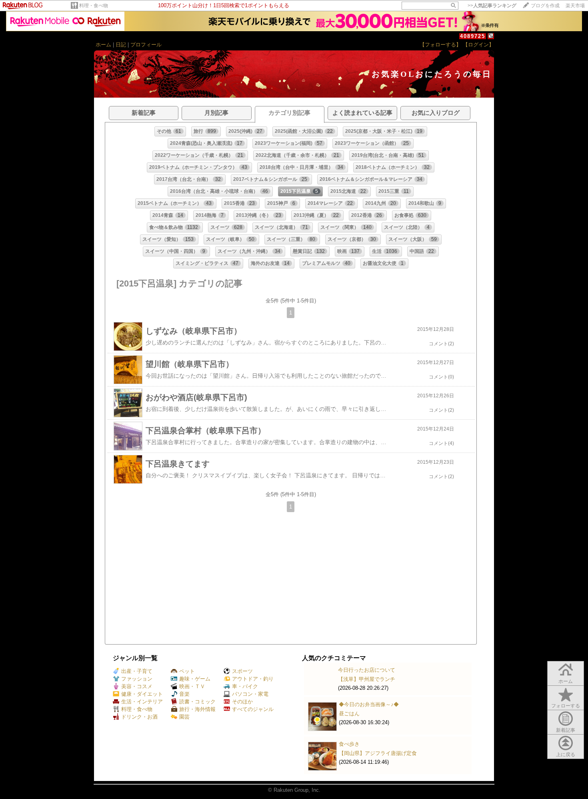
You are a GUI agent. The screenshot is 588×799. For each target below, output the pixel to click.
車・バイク (245, 686)
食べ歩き (349, 744)
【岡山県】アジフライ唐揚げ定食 (378, 753)
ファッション (136, 679)
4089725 (472, 36)
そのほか (242, 702)
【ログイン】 (478, 45)
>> (492, 5)
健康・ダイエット (142, 694)
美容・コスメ (136, 686)
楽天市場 (575, 5)
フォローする (565, 706)
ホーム (103, 45)
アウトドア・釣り (253, 679)
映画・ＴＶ (192, 686)
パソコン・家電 (250, 694)
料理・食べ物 (93, 5)
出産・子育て (136, 671)
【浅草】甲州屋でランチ (366, 679)
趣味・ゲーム (194, 679)
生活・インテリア (142, 702)
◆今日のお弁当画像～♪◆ (369, 704)
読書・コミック (197, 702)
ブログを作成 (545, 5)
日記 (121, 45)
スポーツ (242, 671)
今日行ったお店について (366, 670)
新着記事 (565, 730)
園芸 (184, 717)
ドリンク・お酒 (139, 717)
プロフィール (146, 45)
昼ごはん (349, 714)
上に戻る (565, 754)
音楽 (184, 694)
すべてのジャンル (253, 709)
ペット (187, 671)
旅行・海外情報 (197, 709)
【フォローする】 (440, 45)
